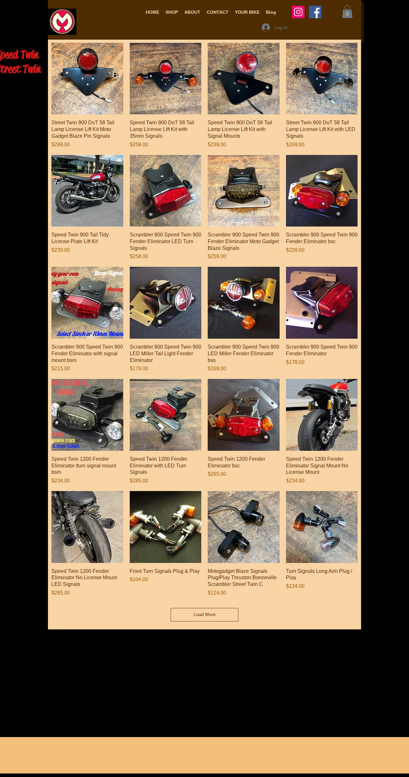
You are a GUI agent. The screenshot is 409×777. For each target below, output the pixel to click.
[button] (171, 12)
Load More (205, 614)
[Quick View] (87, 79)
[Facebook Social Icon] (315, 12)
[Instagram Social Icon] (298, 12)
